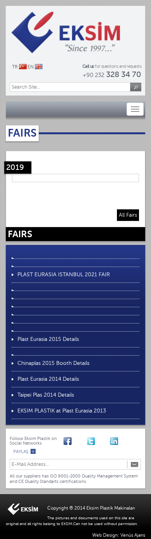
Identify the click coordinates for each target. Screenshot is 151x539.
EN (30, 67)
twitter (91, 440)
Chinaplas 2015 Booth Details (53, 363)
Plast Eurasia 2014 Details (48, 379)
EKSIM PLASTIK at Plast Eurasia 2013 (61, 411)
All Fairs (128, 215)
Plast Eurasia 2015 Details (48, 339)
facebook (67, 440)
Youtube (79, 440)
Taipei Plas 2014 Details (45, 395)
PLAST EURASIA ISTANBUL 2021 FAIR (63, 274)
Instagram (102, 440)
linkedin (114, 440)
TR (15, 67)
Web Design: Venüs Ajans (118, 535)
